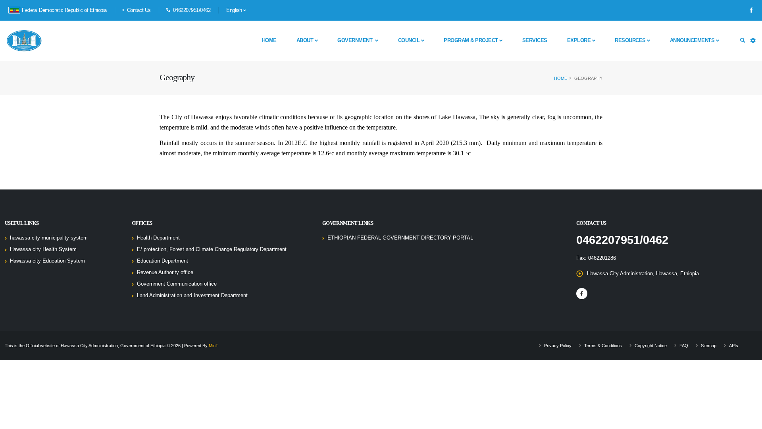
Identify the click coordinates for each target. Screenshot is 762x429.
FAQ (683, 345)
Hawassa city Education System (47, 261)
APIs (733, 345)
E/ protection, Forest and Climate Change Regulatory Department (212, 249)
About (305, 40)
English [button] (234, 10)
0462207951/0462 (622, 240)
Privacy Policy (558, 345)
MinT (213, 345)
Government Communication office (177, 284)
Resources (631, 40)
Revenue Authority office (165, 272)
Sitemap (708, 345)
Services (534, 40)
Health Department (158, 238)
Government (356, 40)
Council (409, 40)
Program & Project (471, 40)
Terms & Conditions (603, 345)
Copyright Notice (651, 345)
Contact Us (138, 10)
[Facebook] (751, 10)
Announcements (693, 40)
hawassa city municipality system (49, 238)
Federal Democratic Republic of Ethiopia (64, 10)
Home (269, 40)
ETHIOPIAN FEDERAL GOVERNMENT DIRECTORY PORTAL (400, 238)
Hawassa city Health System (43, 249)
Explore (579, 40)
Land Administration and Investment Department (192, 295)
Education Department (162, 261)
